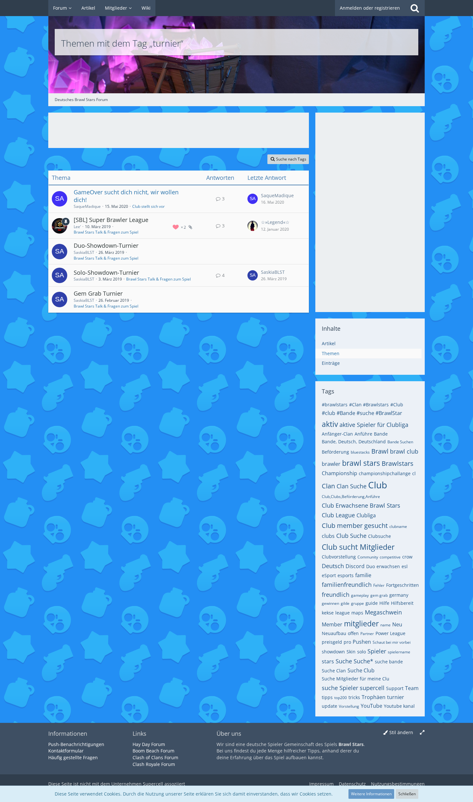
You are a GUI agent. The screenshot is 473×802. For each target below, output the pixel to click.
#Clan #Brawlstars (369, 404)
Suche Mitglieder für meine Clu (355, 679)
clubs (328, 535)
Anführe (363, 434)
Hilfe (384, 603)
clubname (398, 526)
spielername (399, 652)
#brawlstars (335, 404)
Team (412, 688)
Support (394, 688)
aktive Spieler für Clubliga (373, 425)
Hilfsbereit (402, 603)
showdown (333, 652)
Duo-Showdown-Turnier (106, 245)
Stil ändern (401, 732)
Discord (355, 566)
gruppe (357, 603)
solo (361, 652)
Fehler (379, 585)
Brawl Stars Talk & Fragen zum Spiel (106, 232)
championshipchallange (385, 473)
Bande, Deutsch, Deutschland (354, 441)
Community (367, 557)
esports (346, 575)
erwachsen (388, 566)
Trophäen (373, 697)
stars (328, 661)
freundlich (335, 594)
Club (377, 485)
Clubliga (366, 515)
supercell (372, 688)
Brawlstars (397, 463)
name (385, 625)
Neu (397, 624)
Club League (338, 515)
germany (398, 595)
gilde (345, 603)
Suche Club (361, 670)
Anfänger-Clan (337, 434)
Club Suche (351, 535)
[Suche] (415, 8)
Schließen (407, 794)
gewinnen (330, 603)
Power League (390, 633)
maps (357, 613)
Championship (339, 473)
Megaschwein (383, 612)
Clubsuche (379, 536)
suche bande (389, 662)
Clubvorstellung (339, 557)
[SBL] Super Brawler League (111, 220)
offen (353, 633)
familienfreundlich (347, 584)
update (329, 706)
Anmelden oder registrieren (370, 8)
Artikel (329, 343)
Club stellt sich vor (148, 206)
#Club (396, 404)
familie (363, 575)
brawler (331, 463)
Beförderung (335, 452)
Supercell (153, 784)
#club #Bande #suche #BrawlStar (362, 413)
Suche (344, 661)
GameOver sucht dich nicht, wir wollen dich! (126, 196)
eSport (329, 575)
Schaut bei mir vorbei (392, 642)
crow (407, 557)
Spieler (376, 651)
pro (347, 642)
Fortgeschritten (402, 585)
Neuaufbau (334, 633)
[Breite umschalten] (422, 732)
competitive (390, 557)
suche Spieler (340, 688)
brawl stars (361, 463)
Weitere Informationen (371, 794)
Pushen (362, 641)
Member (332, 624)
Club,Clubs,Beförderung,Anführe (351, 496)
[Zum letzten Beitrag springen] (252, 199)
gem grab (379, 595)
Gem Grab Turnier (98, 293)
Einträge (331, 363)
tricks (354, 697)
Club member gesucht (355, 525)
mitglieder (361, 623)
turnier (395, 697)
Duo (370, 566)
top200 (340, 697)
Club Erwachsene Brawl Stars (361, 505)
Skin (351, 652)
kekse (328, 613)
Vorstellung (349, 706)
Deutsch (333, 566)
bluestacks (360, 452)
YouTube (371, 705)
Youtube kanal (399, 706)
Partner (367, 633)
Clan (328, 486)
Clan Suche (351, 486)
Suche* (363, 661)
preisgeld (332, 642)
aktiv (330, 424)
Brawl (379, 451)
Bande (381, 434)
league (342, 613)
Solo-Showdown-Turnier (106, 272)
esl (405, 566)
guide (372, 603)
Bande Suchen (400, 442)
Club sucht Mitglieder (358, 547)
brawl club (404, 451)
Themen (330, 353)
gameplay (360, 595)
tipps (327, 697)
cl (414, 473)
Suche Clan (334, 671)
